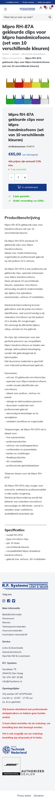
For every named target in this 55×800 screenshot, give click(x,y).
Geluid (15, 54)
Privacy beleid (24, 795)
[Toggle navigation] (5, 9)
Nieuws (6, 622)
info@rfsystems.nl (12, 681)
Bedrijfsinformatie (12, 614)
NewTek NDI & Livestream (16, 655)
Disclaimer (39, 795)
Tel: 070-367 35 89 (12, 677)
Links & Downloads (12, 647)
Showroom (8, 618)
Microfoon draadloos (33, 54)
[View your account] (40, 8)
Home (5, 54)
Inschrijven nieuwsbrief (14, 634)
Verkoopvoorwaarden (14, 626)
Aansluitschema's (12, 652)
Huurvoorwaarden (12, 630)
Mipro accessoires (12, 58)
